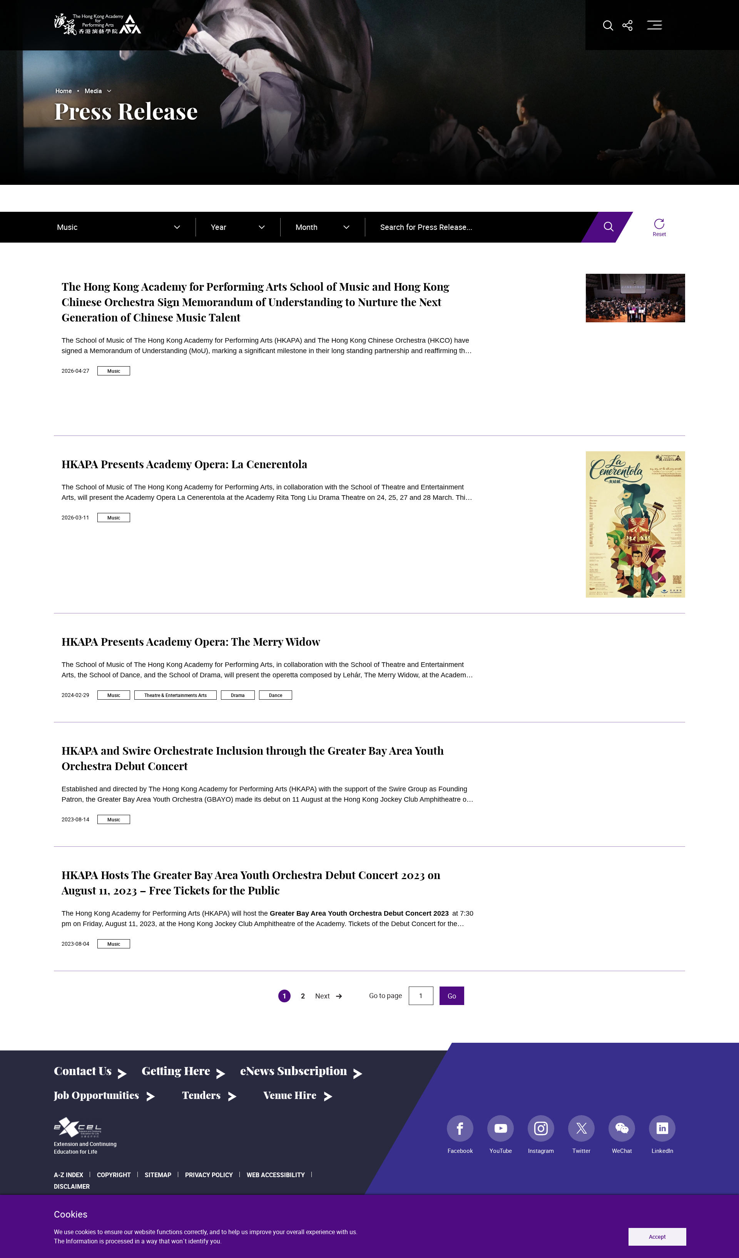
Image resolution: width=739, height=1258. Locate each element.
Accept (657, 1236)
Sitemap (158, 1175)
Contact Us (83, 1071)
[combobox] (119, 227)
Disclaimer (72, 1186)
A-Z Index (68, 1175)
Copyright (114, 1175)
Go (452, 995)
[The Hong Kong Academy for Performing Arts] (98, 24)
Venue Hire (290, 1096)
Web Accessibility (276, 1175)
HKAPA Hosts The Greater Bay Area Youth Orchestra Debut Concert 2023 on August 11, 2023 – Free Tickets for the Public (251, 884)
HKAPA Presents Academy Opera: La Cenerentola (185, 465)
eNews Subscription (293, 1071)
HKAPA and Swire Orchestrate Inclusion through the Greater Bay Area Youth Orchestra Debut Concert (253, 759)
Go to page (386, 995)
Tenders (201, 1096)
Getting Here (176, 1071)
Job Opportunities (96, 1096)
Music (113, 371)
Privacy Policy (209, 1175)
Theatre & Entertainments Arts (175, 695)
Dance (275, 695)
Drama (238, 695)
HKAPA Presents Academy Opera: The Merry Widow (191, 642)
